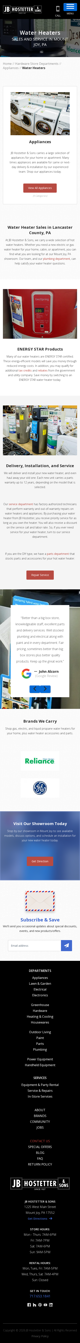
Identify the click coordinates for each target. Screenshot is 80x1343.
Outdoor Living (40, 1032)
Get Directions (37, 1218)
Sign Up (66, 945)
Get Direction (40, 861)
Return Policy (40, 1164)
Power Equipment (40, 1059)
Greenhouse (40, 1005)
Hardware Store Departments (36, 63)
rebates (43, 370)
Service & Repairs (40, 1090)
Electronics (40, 995)
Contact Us (40, 1141)
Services (40, 1078)
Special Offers (40, 1147)
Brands (40, 1116)
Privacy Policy (40, 1336)
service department (20, 504)
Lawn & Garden (40, 983)
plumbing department (56, 259)
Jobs (40, 1127)
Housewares (40, 1022)
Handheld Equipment (40, 1065)
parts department (58, 554)
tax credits (25, 370)
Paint (40, 1038)
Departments (40, 971)
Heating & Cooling (40, 1016)
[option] (40, 645)
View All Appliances (40, 188)
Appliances (11, 68)
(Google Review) (46, 676)
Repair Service (40, 575)
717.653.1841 (40, 1296)
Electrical (40, 989)
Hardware (40, 1011)
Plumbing (40, 1049)
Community (40, 1122)
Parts (40, 1044)
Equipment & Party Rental (40, 1085)
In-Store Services (40, 1096)
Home (7, 63)
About (40, 1110)
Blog (40, 1153)
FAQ (40, 1158)
